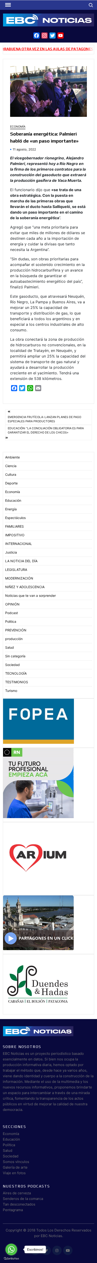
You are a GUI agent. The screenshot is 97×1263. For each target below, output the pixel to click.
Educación (13, 500)
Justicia (11, 552)
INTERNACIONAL (18, 544)
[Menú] (7, 5)
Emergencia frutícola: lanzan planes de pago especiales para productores (44, 419)
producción (14, 639)
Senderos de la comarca (23, 1198)
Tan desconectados (19, 1204)
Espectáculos (15, 518)
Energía (11, 509)
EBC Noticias (51, 1236)
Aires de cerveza (17, 1193)
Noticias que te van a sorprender (30, 596)
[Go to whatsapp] (11, 1249)
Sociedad (12, 665)
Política (9, 1145)
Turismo (11, 691)
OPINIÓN (12, 604)
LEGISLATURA (16, 570)
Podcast (11, 613)
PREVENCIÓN (15, 630)
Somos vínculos (16, 1161)
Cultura (10, 474)
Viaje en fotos (14, 1173)
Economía (17, 126)
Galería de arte (15, 1167)
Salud (9, 647)
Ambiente (12, 457)
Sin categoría (15, 656)
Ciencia (10, 466)
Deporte (11, 483)
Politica (10, 621)
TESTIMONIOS (16, 682)
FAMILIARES (14, 526)
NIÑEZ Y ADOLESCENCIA (24, 587)
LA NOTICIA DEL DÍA (21, 561)
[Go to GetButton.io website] (11, 1258)
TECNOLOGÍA (16, 673)
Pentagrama (13, 1210)
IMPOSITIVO (14, 535)
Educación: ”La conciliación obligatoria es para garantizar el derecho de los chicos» (46, 430)
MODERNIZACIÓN (19, 578)
